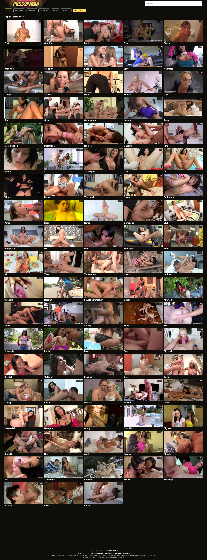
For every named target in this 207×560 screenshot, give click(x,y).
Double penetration (93, 300)
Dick (46, 249)
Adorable (168, 69)
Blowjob (8, 377)
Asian (166, 120)
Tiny (126, 43)
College (8, 403)
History (55, 10)
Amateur (168, 300)
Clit (165, 171)
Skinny (87, 326)
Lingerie (128, 120)
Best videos (19, 10)
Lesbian (88, 377)
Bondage (128, 249)
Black (87, 351)
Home (8, 10)
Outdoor (48, 377)
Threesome (90, 274)
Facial (47, 403)
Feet (46, 505)
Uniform (168, 274)
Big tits (87, 43)
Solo (126, 377)
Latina (167, 403)
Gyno (126, 171)
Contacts (108, 550)
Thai (6, 43)
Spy (6, 120)
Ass (6, 480)
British (127, 480)
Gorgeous (129, 223)
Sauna (7, 171)
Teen (166, 377)
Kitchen (88, 69)
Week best (32, 10)
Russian (48, 300)
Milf (6, 274)
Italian (47, 197)
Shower (48, 94)
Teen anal (89, 197)
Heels (127, 274)
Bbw (166, 326)
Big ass (167, 428)
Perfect (88, 505)
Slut (166, 223)
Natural (88, 403)
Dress (126, 69)
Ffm (166, 146)
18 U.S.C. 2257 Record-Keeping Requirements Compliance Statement (103, 553)
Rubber (127, 94)
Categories (66, 10)
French (127, 454)
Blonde (167, 454)
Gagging (128, 146)
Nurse (87, 223)
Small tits (129, 428)
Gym (86, 94)
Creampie (9, 351)
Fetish (127, 326)
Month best (44, 10)
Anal (86, 454)
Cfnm (166, 94)
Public (47, 351)
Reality (127, 403)
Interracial (9, 428)
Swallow (48, 43)
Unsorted (9, 69)
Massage (168, 480)
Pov (126, 351)
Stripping (49, 69)
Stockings (49, 480)
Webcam (8, 300)
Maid (86, 249)
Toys (46, 274)
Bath (46, 223)
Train (166, 249)
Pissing (167, 43)
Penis (7, 223)
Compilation (90, 120)
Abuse (115, 550)
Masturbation (11, 146)
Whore (7, 197)
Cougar (8, 94)
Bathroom (169, 197)
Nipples (88, 146)
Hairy (47, 454)
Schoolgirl (89, 171)
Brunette (8, 454)
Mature (8, 505)
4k (45, 171)
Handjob (48, 428)
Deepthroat (49, 146)
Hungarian (9, 249)
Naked (127, 197)
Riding (47, 326)
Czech (127, 300)
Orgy (46, 120)
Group (87, 428)
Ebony (7, 326)
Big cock (168, 351)
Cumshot (88, 480)
